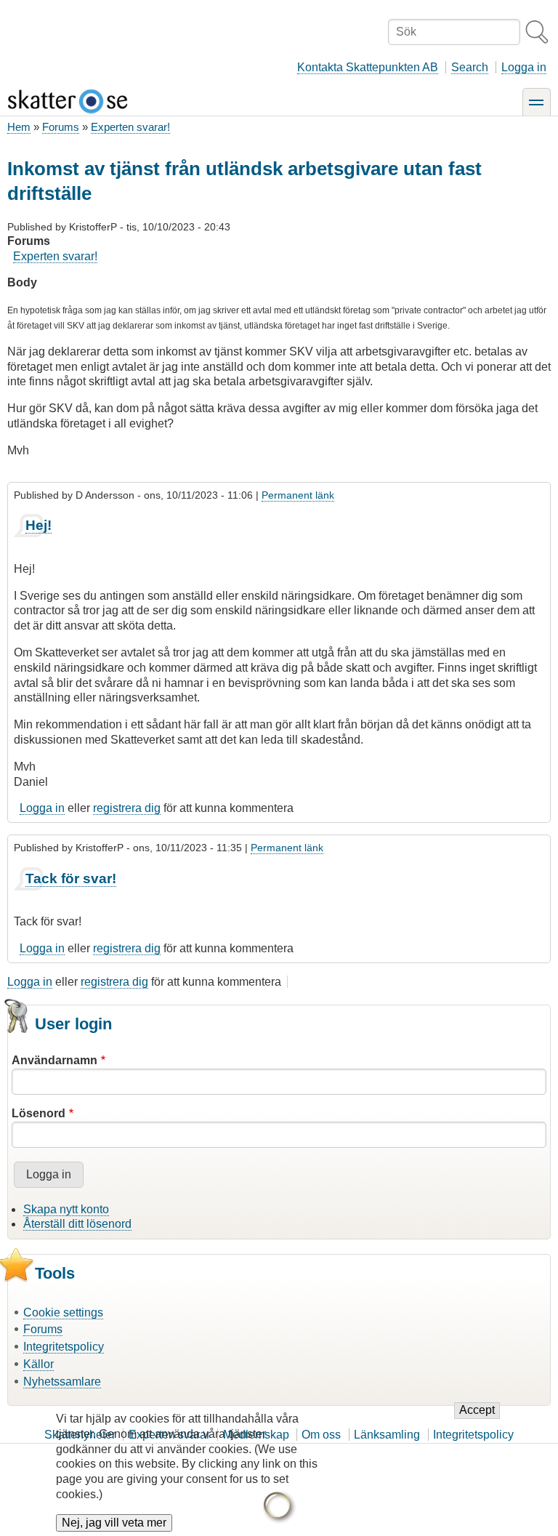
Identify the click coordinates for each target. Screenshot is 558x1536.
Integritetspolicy (63, 1346)
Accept (477, 1410)
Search (469, 67)
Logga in (523, 67)
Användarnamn (54, 1060)
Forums (60, 127)
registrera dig (127, 808)
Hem (19, 127)
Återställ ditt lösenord (77, 1224)
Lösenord (38, 1113)
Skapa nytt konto (66, 1209)
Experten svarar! (130, 127)
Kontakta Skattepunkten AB (367, 67)
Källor (38, 1364)
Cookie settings (63, 1312)
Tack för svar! (70, 878)
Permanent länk (298, 495)
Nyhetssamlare (62, 1381)
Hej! (38, 525)
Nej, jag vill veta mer (114, 1522)
